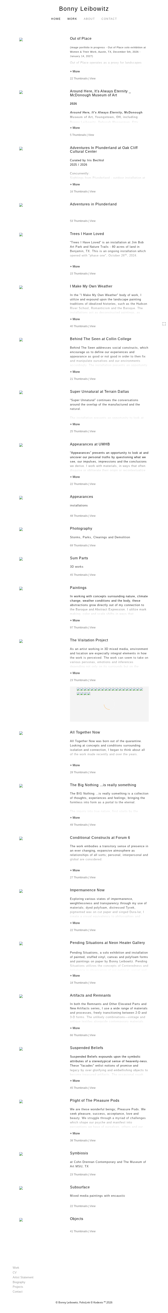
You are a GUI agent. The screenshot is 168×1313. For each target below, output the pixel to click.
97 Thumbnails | (83, 627)
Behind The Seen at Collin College (100, 339)
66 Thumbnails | (83, 1035)
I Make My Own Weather (91, 286)
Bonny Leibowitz (84, 8)
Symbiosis (79, 1153)
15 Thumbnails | (83, 273)
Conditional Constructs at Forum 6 (100, 837)
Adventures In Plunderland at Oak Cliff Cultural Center (104, 150)
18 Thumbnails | (83, 982)
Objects (76, 1219)
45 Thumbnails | (83, 574)
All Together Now (85, 732)
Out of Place (81, 38)
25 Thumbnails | (83, 431)
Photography (81, 528)
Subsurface (80, 1187)
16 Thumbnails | (83, 191)
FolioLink (84, 1302)
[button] (109, 72)
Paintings (78, 588)
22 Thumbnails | (83, 78)
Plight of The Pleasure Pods (94, 1100)
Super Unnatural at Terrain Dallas (99, 391)
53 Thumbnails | (83, 220)
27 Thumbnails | (83, 877)
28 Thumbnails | (83, 772)
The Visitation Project (89, 640)
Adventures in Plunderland (93, 204)
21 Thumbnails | (83, 378)
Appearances (81, 497)
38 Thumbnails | (83, 1140)
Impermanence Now (87, 890)
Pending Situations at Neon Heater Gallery (108, 943)
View (93, 78)
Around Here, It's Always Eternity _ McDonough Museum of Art (100, 93)
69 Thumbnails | (83, 545)
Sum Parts (79, 558)
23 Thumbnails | (83, 680)
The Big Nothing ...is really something (103, 785)
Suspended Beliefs (86, 1048)
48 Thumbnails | (83, 515)
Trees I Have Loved (87, 234)
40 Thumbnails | (83, 326)
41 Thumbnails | (83, 1231)
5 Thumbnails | (82, 134)
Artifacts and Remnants (90, 995)
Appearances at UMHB (90, 444)
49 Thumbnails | (83, 824)
